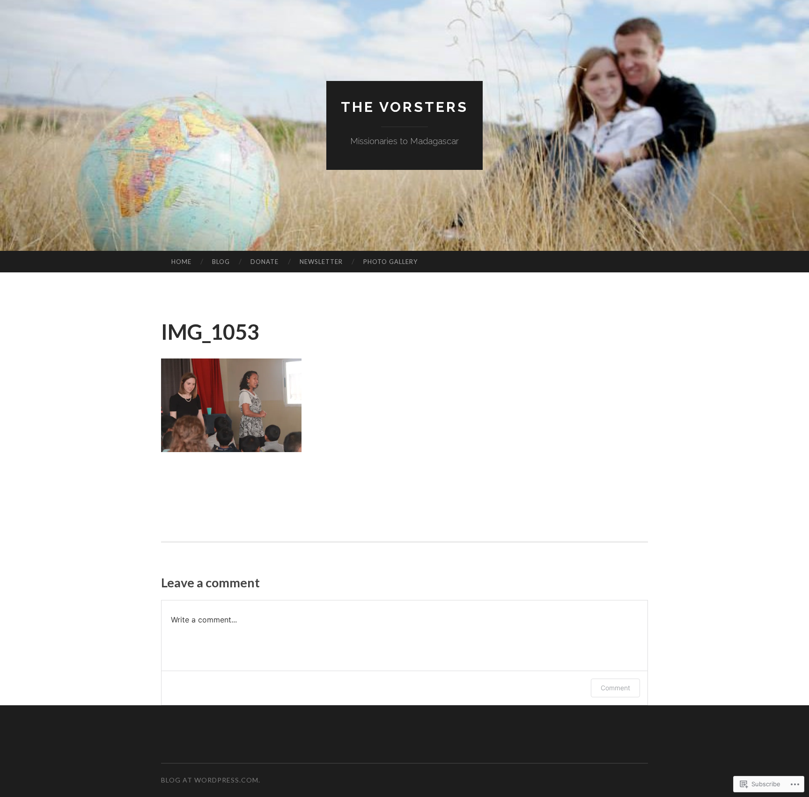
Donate (264, 261)
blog (221, 261)
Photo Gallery (390, 261)
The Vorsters (404, 107)
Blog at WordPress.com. (210, 780)
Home (181, 261)
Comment (615, 688)
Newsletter (321, 261)
